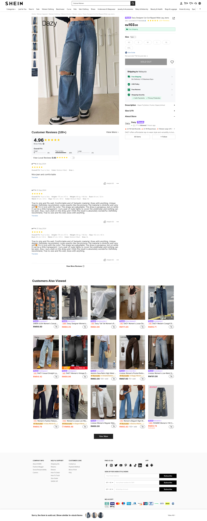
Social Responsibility (39, 470)
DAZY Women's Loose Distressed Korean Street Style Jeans (132, 323)
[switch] (73, 158)
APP (146, 460)
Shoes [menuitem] (93, 9)
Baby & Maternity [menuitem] (141, 9)
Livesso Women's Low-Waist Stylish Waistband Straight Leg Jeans (161, 373)
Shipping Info (55, 464)
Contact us (72, 464)
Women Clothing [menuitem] (48, 9)
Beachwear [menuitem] (60, 9)
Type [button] (132, 37)
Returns (53, 467)
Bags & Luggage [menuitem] (171, 9)
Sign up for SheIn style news (116, 472)
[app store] (147, 466)
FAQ (70, 472)
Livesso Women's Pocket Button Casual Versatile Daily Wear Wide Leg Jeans (132, 373)
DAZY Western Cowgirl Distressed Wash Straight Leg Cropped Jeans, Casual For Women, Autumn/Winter (161, 323)
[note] (75, 367)
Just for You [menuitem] (22, 9)
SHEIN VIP (54, 481)
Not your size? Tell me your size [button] (136, 56)
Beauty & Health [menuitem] (157, 9)
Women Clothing (54, 14)
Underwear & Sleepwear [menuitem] (106, 9)
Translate (35, 177)
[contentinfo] (141, 505)
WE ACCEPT (109, 499)
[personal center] (181, 3)
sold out (146, 62)
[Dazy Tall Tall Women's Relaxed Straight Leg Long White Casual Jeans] (103, 302)
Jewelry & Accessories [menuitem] (125, 9)
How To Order (55, 472)
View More (103, 436)
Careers (35, 472)
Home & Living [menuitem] (184, 9)
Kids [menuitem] (75, 9)
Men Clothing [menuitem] (84, 9)
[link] (186, 3)
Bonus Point (73, 470)
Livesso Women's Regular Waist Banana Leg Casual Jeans (103, 423)
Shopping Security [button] (138, 95)
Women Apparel (42, 14)
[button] (195, 3)
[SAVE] (172, 62)
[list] (124, 465)
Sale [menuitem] (37, 9)
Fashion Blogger (38, 467)
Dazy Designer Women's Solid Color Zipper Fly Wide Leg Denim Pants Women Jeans (75, 323)
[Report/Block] (117, 183)
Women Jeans (77, 14)
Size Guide (54, 478)
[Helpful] (104, 183)
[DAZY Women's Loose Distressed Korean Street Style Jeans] (132, 302)
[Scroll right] (200, 9)
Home (34, 14)
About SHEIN (37, 464)
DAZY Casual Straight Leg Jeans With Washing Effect (46, 373)
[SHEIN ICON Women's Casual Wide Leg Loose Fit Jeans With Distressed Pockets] (46, 302)
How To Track (55, 475)
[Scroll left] (197, 9)
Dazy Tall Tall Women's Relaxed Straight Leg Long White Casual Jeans (103, 323)
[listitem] (46, 308)
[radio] (129, 42)
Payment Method (74, 467)
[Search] (132, 3)
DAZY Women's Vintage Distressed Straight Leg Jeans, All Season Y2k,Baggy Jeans (75, 373)
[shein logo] (14, 3)
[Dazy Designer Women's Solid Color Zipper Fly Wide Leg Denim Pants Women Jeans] (75, 302)
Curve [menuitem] (69, 9)
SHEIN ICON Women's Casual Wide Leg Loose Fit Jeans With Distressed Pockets (46, 323)
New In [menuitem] (31, 9)
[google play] (151, 466)
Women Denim (66, 14)
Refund (53, 470)
